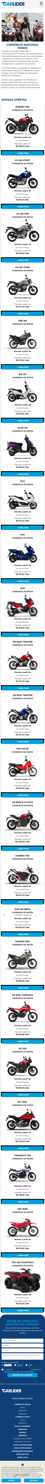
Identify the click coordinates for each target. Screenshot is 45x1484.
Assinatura (22, 1429)
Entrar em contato (22, 1375)
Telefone (20, 1365)
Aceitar (11, 1480)
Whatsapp (8, 1365)
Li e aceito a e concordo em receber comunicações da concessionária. (22, 1371)
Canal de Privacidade (22, 1448)
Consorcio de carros (22, 1439)
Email (30, 1365)
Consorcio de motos (22, 1442)
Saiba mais (23, 153)
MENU (41, 5)
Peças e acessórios (22, 1426)
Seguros (22, 1432)
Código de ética (22, 1454)
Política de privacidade (22, 1445)
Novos (22, 1407)
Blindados (22, 1414)
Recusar (33, 1480)
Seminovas (22, 1423)
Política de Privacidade (21, 1369)
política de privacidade (22, 1475)
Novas (22, 1420)
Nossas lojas (22, 1457)
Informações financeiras (22, 1451)
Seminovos (22, 1410)
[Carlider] (13, 4)
